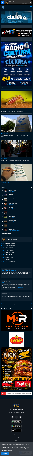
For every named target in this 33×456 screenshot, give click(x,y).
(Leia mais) (18, 275)
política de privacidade (6, 450)
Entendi (5, 453)
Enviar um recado (16, 305)
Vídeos (16, 440)
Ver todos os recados (6, 308)
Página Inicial (16, 435)
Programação (16, 437)
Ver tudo (3, 187)
